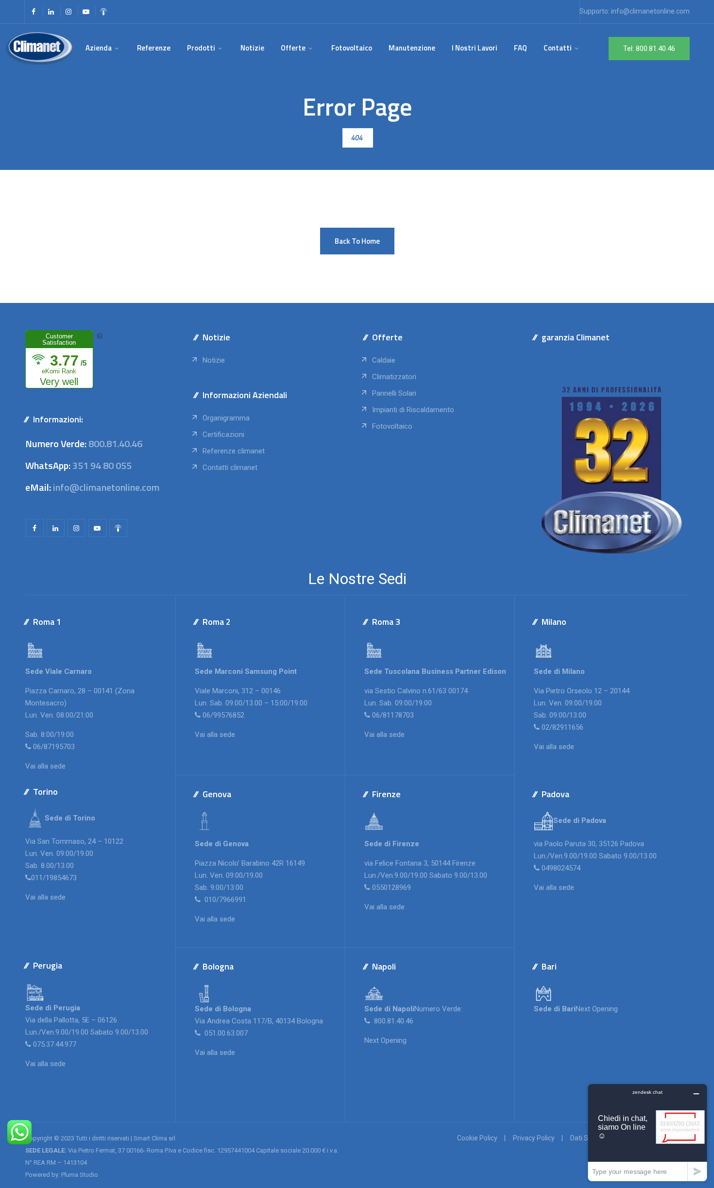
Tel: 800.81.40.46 (649, 48)
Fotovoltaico (351, 47)
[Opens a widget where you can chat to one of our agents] (647, 1132)
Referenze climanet (234, 451)
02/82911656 (562, 727)
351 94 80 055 (102, 465)
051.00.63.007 (225, 1033)
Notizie (252, 47)
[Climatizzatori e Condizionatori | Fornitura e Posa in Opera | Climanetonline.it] (39, 48)
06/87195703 (54, 746)
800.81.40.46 (115, 443)
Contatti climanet (230, 467)
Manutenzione (412, 47)
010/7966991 (224, 899)
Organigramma (226, 418)
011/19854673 (54, 877)
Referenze (153, 47)
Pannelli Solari (394, 393)
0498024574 (561, 868)
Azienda (98, 47)
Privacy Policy (534, 1138)
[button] (357, 241)
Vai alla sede (45, 766)
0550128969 (391, 887)
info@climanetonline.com (650, 11)
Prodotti (201, 47)
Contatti (558, 47)
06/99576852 (223, 715)
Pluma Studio (79, 1174)
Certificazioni (223, 434)
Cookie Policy (477, 1138)
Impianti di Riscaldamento (413, 409)
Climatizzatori (394, 376)
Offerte (293, 47)
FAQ (520, 47)
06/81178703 (393, 715)
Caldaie (383, 360)
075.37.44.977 (53, 1044)
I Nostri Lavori (474, 47)
